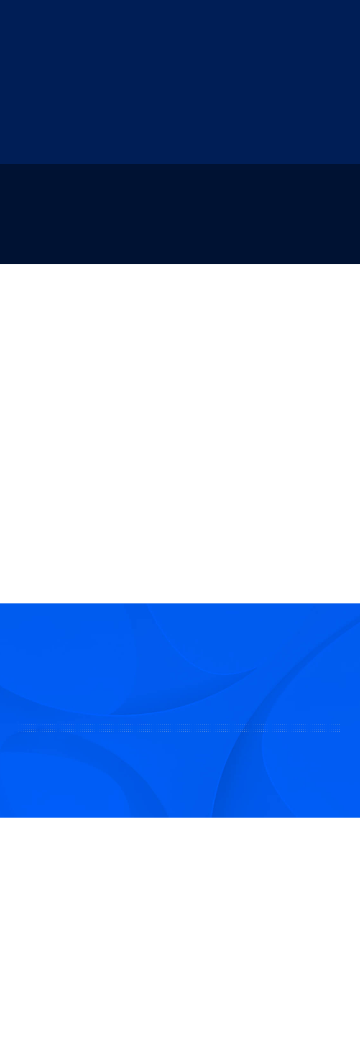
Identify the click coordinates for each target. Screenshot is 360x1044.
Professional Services (156, 934)
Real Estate (177, 14)
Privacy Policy (257, 1019)
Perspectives (227, 950)
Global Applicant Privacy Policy (318, 1019)
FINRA (76, 940)
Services (145, 14)
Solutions (117, 14)
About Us (86, 14)
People (323, 13)
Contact (221, 917)
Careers (220, 934)
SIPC (90, 940)
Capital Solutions (151, 917)
